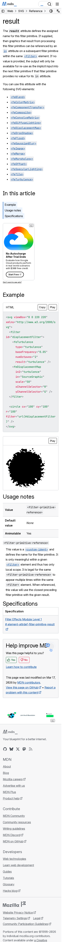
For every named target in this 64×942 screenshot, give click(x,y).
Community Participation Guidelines (25, 924)
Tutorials (8, 878)
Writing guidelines (14, 828)
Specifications (14, 216)
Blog (6, 773)
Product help (11, 798)
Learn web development (18, 865)
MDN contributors (28, 682)
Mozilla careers (13, 779)
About (7, 766)
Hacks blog (10, 890)
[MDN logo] (10, 732)
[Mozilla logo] (14, 904)
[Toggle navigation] (57, 4)
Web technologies (14, 859)
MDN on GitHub (13, 841)
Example (10, 204)
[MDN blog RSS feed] (30, 749)
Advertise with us (14, 785)
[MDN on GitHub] (5, 749)
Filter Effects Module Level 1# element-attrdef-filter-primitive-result (30, 622)
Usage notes (13, 210)
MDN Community (14, 816)
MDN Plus (9, 792)
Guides (7, 871)
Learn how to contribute (21, 667)
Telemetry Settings (15, 918)
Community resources (17, 822)
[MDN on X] (18, 749)
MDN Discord (11, 835)
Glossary (8, 884)
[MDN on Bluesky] (11, 749)
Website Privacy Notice (18, 912)
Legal (36, 918)
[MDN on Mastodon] (24, 749)
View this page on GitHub (22, 687)
